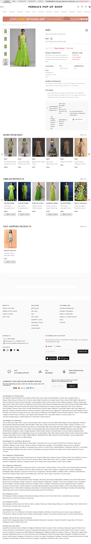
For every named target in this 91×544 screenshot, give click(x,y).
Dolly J (77, 398)
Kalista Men (40, 431)
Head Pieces (81, 479)
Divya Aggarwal (55, 410)
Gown (59, 457)
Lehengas (6, 457)
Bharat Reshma (15, 426)
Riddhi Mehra (83, 404)
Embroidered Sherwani (55, 504)
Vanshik (82, 422)
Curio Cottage (7, 443)
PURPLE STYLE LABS (8, 308)
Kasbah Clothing (51, 431)
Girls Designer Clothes (10, 496)
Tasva (5, 422)
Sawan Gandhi (62, 412)
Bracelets (25, 479)
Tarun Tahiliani (76, 406)
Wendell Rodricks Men (45, 435)
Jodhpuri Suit (63, 469)
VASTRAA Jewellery (9, 445)
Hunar (23, 445)
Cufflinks (61, 471)
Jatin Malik (27, 429)
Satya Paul (35, 398)
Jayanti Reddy (36, 402)
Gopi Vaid (30, 412)
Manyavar (82, 400)
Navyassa (60, 512)
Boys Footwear (12, 506)
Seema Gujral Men (10, 435)
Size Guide (69, 48)
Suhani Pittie (62, 449)
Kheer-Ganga (68, 424)
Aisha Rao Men (77, 429)
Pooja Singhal (26, 398)
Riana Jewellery (8, 447)
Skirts (57, 459)
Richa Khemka (39, 414)
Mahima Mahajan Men (76, 431)
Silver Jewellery (45, 483)
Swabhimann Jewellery (44, 445)
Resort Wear (43, 459)
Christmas (79, 520)
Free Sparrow (7, 514)
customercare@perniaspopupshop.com (17, 343)
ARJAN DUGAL (7, 431)
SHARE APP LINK (83, 351)
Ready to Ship (56, 461)
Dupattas (6, 461)
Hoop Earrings (13, 486)
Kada (46, 486)
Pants (43, 467)
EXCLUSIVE (34, 311)
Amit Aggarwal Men (79, 426)
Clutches (80, 486)
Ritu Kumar (18, 406)
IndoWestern (80, 471)
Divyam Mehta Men (55, 422)
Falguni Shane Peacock (10, 400)
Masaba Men (7, 433)
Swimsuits (78, 459)
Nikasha (54, 408)
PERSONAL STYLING (37, 322)
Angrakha (78, 469)
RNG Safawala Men (58, 433)
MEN (13, 1)
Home (5, 25)
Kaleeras (66, 479)
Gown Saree (39, 461)
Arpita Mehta (52, 412)
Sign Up (72, 386)
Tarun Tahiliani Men (9, 429)
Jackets (63, 459)
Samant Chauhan (34, 410)
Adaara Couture (61, 414)
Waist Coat (56, 467)
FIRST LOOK (49, 1)
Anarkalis (13, 457)
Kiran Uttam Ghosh (54, 402)
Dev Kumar (31, 426)
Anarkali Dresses (68, 496)
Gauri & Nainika (25, 402)
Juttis (66, 486)
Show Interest (59, 48)
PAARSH (14, 433)
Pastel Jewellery (8, 483)
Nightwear (13, 461)
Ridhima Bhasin (9, 406)
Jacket (66, 504)
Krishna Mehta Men (42, 426)
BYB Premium (78, 514)
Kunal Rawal (53, 424)
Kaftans (78, 457)
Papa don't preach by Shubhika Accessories (34, 449)
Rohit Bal (26, 406)
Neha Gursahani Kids (19, 514)
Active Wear (48, 473)
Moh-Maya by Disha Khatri (28, 443)
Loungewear (41, 471)
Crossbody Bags (45, 488)
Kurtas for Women (36, 457)
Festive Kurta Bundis (9, 473)
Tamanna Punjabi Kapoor (11, 416)
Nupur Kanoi (7, 404)
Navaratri (43, 520)
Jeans (46, 469)
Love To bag (52, 443)
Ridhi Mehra (73, 400)
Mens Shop (20, 473)
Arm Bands (15, 481)
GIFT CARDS (34, 316)
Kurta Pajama (53, 469)
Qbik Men (19, 429)
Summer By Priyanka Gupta (51, 400)
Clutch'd (69, 443)
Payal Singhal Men (24, 433)
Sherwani (28, 467)
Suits (39, 467)
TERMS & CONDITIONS (66, 314)
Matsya (70, 412)
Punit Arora (34, 433)
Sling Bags (35, 488)
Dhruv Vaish (23, 422)
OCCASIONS (35, 325)
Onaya (17, 402)
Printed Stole (49, 490)
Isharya (15, 443)
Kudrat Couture (63, 431)
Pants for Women (32, 459)
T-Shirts (15, 469)
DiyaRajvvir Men (18, 431)
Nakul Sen (83, 402)
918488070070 (83, 1)
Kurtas (34, 467)
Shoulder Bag (80, 488)
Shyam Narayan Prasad (69, 410)
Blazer (72, 504)
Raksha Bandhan (33, 520)
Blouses (20, 461)
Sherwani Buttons (37, 469)
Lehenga (21, 496)
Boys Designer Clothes (10, 504)
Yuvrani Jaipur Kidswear (72, 512)
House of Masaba (41, 412)
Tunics (84, 457)
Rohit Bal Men (30, 424)
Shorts (10, 469)
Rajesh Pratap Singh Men (71, 422)
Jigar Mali (51, 414)
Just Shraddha (58, 445)
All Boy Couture (49, 514)
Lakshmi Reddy (38, 512)
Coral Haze (83, 447)
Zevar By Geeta (31, 445)
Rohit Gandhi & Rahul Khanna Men (77, 433)
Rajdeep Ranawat (58, 404)
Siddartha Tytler (65, 406)
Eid (26, 520)
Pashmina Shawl (24, 490)
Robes (5, 469)
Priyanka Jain (7, 412)
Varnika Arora (42, 443)
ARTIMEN (63, 429)
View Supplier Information (76, 58)
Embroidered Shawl (37, 490)
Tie (62, 473)
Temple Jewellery (19, 483)
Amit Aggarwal (80, 408)
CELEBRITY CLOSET (36, 319)
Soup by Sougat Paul (19, 412)
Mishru (76, 402)
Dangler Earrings (70, 483)
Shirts (22, 467)
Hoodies (83, 467)
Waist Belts (19, 488)
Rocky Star (22, 400)
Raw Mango (7, 398)
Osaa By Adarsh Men (34, 400)
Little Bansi (21, 512)
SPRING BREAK (31, 435)
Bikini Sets (51, 459)
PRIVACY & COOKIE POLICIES (68, 316)
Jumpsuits (70, 459)
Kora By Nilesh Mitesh (25, 437)
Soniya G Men (21, 435)
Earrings (13, 479)
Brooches (68, 473)
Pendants (41, 481)
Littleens (30, 514)
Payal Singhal (7, 408)
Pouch (12, 488)
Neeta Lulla (70, 408)
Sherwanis (46, 457)
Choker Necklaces (25, 486)
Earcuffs (73, 479)
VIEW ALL (83, 135)
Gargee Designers (30, 431)
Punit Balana (47, 404)
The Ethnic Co (79, 424)
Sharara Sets (66, 457)
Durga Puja (71, 520)
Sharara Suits (44, 496)
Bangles (36, 479)
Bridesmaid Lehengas (10, 459)
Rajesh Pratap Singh (71, 404)
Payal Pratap (37, 404)
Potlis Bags (73, 486)
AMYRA (16, 449)
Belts (61, 486)
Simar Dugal (84, 412)
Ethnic (67, 471)
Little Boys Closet (50, 512)
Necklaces (6, 479)
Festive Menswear (31, 473)
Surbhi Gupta (14, 414)
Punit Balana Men (66, 426)
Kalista (44, 402)
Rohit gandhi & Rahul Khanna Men (13, 424)
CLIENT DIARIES (35, 328)
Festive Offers (66, 461)
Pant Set (40, 473)
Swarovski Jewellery (66, 481)
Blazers (21, 469)
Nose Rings (50, 479)
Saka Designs (38, 514)
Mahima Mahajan (67, 402)
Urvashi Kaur (35, 416)
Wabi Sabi (39, 424)
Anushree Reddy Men (38, 429)
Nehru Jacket (14, 467)
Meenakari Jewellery (52, 481)
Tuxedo (71, 469)
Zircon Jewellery (79, 481)
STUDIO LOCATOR (8, 314)
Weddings (6, 522)
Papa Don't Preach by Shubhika (22, 404)
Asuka (46, 424)
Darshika (24, 426)
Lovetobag (30, 447)
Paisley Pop (53, 449)
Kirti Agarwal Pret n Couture (64, 514)
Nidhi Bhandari (59, 447)
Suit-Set (27, 469)
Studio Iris (71, 414)
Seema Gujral (54, 406)
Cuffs (18, 479)
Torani (77, 412)
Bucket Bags (56, 488)
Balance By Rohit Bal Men (61, 435)
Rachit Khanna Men (53, 429)
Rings (30, 479)
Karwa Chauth (15, 522)
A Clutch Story (48, 447)
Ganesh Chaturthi (60, 520)
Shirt (76, 504)
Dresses (53, 457)
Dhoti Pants (21, 459)
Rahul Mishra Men (45, 433)
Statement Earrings (57, 483)
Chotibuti (29, 512)
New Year (24, 522)
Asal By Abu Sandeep (66, 398)
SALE (32, 314)
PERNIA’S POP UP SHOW (10, 311)
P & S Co (14, 512)
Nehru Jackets (35, 504)
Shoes (51, 486)
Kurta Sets (20, 457)
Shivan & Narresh (8, 402)
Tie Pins (63, 467)
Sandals (56, 486)
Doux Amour (39, 447)
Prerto (81, 449)
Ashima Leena (46, 408)
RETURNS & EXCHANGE (66, 311)
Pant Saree (47, 461)
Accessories (32, 471)
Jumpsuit (24, 471)
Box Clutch (14, 490)
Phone (59, 346)
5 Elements (69, 447)
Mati (48, 30)
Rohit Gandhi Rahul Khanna (32, 408)
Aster (18, 445)
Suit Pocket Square (73, 467)
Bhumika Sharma (22, 410)
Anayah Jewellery (19, 447)
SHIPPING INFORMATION (67, 308)
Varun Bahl (62, 408)
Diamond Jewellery (33, 483)
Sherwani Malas (51, 471)
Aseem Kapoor (45, 416)
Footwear (57, 473)
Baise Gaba (64, 400)
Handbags (6, 488)
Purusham (6, 426)
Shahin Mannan (25, 416)
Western (72, 471)
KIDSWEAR (32, 1)
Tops (73, 457)
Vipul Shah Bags (8, 449)
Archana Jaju (24, 414)
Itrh (46, 414)
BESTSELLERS (35, 308)
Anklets (22, 481)
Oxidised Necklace (38, 486)
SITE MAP (62, 322)
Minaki (77, 445)
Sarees (27, 457)
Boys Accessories (24, 506)
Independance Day (18, 520)
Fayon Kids (6, 512)
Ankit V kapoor (43, 422)
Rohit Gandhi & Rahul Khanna (39, 406)
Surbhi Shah (45, 410)
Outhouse (77, 443)
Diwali (5, 520)
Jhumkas (80, 483)
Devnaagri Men (54, 426)
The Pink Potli (61, 443)
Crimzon (5, 451)
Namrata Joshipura (9, 410)
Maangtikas (59, 479)
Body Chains (7, 481)
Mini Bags (64, 488)
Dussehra (51, 520)
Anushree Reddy (53, 398)
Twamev (60, 424)
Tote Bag (72, 488)
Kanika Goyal (82, 410)
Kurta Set (53, 496)
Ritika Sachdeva (73, 449)
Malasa (6, 414)
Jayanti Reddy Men (77, 435)
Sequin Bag (6, 490)
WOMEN (7, 1)
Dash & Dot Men (13, 422)
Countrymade (32, 422)
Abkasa (69, 429)
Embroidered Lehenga (32, 496)
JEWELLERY (22, 1)
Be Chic (76, 447)
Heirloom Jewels (31, 481)
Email (50, 346)
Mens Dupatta (15, 471)
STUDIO (40, 1)
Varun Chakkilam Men (10, 437)
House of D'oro (69, 445)
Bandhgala (6, 471)
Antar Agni (43, 398)
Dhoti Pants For (8, 498)
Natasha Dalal (16, 398)
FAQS (61, 319)
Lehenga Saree (28, 461)
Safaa (31, 414)
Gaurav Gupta (17, 408)
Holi (9, 520)
